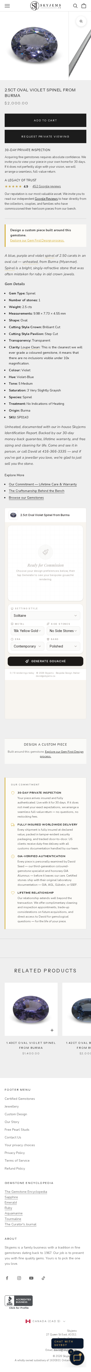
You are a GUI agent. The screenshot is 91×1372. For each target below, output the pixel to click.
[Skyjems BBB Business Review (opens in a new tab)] (45, 1302)
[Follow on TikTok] (43, 1278)
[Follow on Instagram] (19, 1278)
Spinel (10, 268)
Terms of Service (17, 1160)
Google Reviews (46, 199)
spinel (49, 255)
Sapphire (11, 1197)
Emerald (11, 1202)
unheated (30, 261)
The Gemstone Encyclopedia (26, 1192)
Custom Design (16, 1114)
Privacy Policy (15, 1153)
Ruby (8, 1208)
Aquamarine (14, 1213)
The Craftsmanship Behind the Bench (36, 491)
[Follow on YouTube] (31, 1278)
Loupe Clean (30, 347)
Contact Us (13, 1137)
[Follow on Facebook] (7, 1278)
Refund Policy (15, 1168)
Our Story (12, 1122)
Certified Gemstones (20, 1099)
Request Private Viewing (45, 136)
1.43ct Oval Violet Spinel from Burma (31, 1045)
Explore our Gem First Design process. (37, 240)
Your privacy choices (20, 1145)
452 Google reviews (46, 186)
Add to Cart (45, 120)
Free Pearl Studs (17, 1129)
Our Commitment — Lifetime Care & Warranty (43, 484)
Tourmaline (13, 1219)
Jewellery (12, 1106)
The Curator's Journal (20, 1224)
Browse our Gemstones (26, 497)
